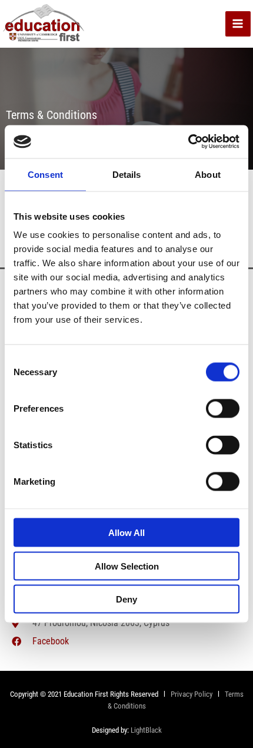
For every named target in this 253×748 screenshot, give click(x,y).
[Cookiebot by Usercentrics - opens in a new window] (188, 142)
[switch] (222, 408)
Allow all (126, 533)
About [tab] (208, 174)
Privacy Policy (190, 694)
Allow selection (127, 566)
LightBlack (146, 730)
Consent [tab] (45, 174)
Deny (126, 599)
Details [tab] (126, 174)
